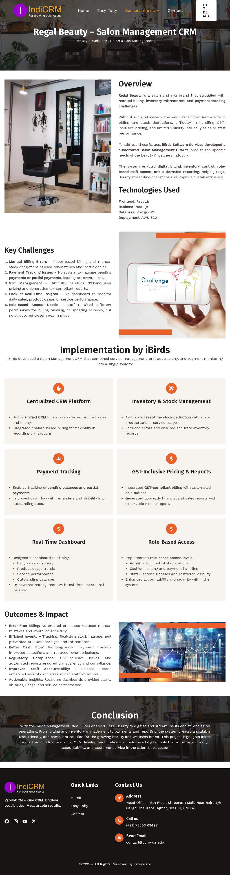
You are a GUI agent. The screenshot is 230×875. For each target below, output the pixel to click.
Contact (175, 10)
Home (83, 10)
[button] (206, 10)
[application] (157, 11)
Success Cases (140, 10)
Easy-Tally (107, 10)
